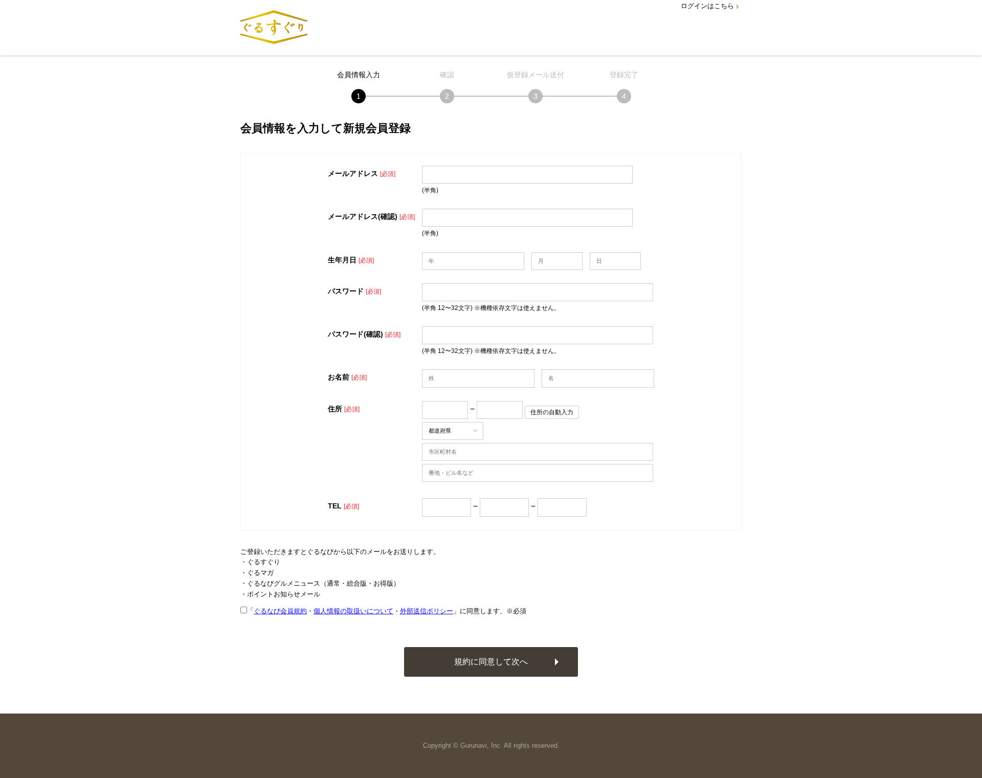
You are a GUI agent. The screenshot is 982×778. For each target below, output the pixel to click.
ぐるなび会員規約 (280, 611)
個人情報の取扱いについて (353, 611)
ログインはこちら (707, 6)
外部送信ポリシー (426, 611)
